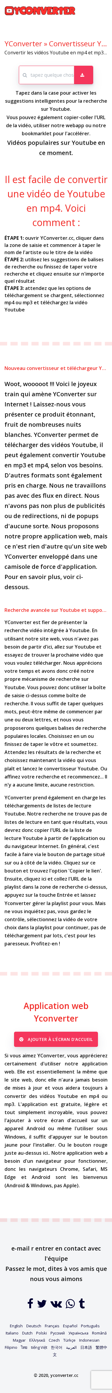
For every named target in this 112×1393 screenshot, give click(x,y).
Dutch (27, 1333)
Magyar (19, 1340)
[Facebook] (31, 1306)
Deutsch (33, 1326)
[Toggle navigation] (98, 11)
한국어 (56, 1347)
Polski (41, 1333)
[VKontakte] (57, 1306)
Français (52, 1326)
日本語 (86, 1347)
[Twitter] (42, 1306)
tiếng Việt (39, 1347)
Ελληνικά (37, 1340)
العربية (71, 1347)
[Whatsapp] (71, 1306)
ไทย (24, 1347)
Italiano (12, 1333)
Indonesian (89, 1340)
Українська (78, 1333)
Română (99, 1333)
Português (90, 1326)
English (16, 1326)
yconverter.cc (64, 1375)
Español (70, 1326)
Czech (54, 1340)
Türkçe (69, 1340)
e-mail (20, 1248)
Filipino (11, 1347)
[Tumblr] (81, 1306)
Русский (57, 1333)
